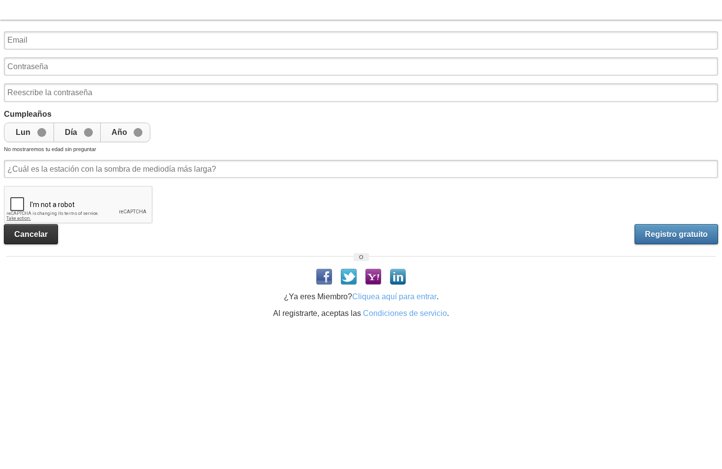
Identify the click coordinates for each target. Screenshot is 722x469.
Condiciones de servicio (405, 313)
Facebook (324, 277)
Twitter (349, 277)
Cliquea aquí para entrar (394, 296)
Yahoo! (373, 277)
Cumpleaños (28, 114)
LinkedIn (398, 277)
